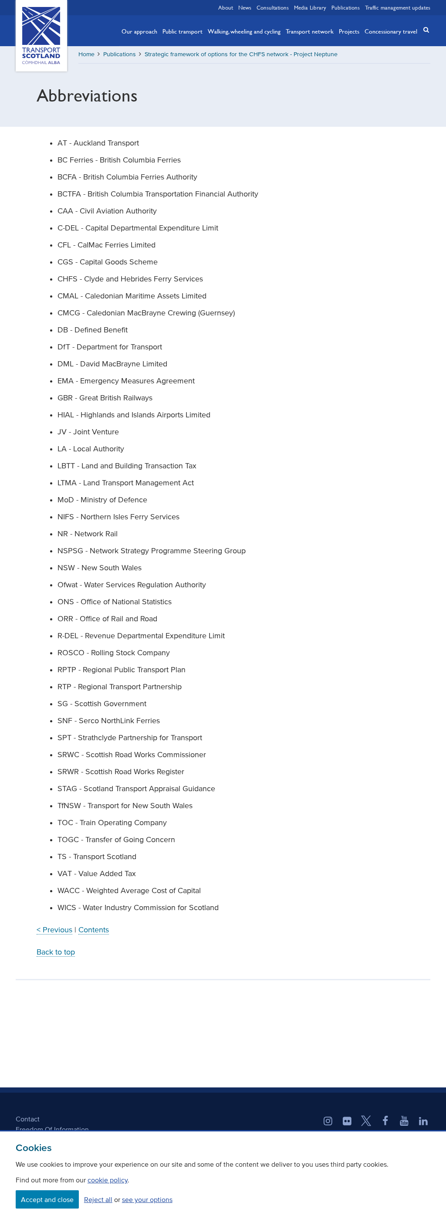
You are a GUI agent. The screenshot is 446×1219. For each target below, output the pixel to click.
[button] (423, 30)
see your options (147, 1199)
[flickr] (347, 1122)
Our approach (139, 31)
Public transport (182, 31)
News (244, 7)
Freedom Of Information (52, 1129)
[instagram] (328, 1122)
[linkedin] (423, 1122)
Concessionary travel (391, 31)
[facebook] (385, 1122)
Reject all (98, 1199)
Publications (345, 7)
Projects (349, 31)
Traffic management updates (397, 7)
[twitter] (366, 1122)
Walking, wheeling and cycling (244, 31)
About (225, 7)
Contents (93, 929)
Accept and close (47, 1199)
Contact (28, 1119)
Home (86, 54)
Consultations (273, 7)
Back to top (56, 952)
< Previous (54, 929)
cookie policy (108, 1180)
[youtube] (404, 1122)
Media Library (310, 7)
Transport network (310, 31)
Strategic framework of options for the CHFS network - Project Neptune (241, 54)
